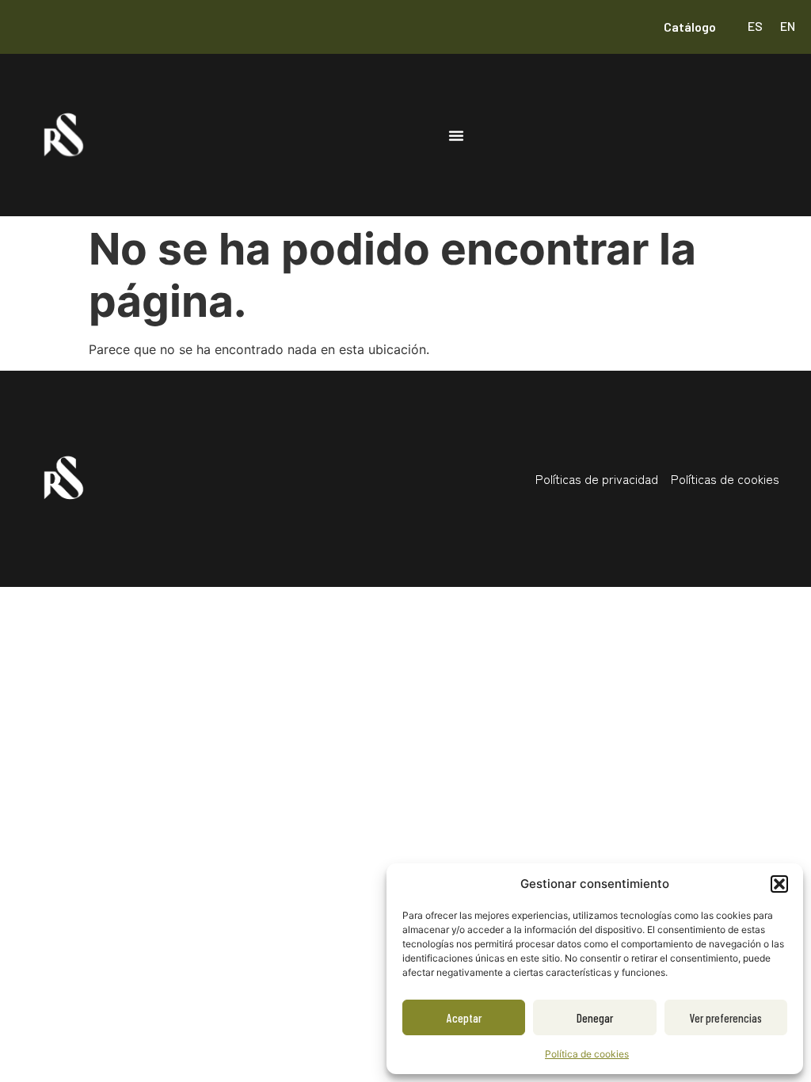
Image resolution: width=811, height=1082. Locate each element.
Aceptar (464, 1018)
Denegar (595, 1018)
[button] (779, 884)
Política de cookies (587, 1054)
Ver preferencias (726, 1018)
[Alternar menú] (456, 135)
